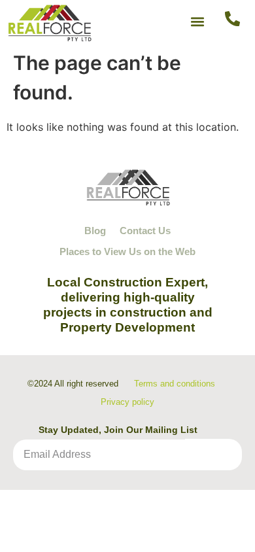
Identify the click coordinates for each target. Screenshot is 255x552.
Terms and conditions (174, 383)
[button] (198, 21)
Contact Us (145, 230)
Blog (95, 230)
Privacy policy (127, 402)
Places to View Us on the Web (128, 251)
